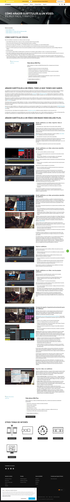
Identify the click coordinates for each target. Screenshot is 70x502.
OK (31, 498)
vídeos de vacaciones (43, 93)
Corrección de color (42, 438)
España (61, 489)
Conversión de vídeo (58, 438)
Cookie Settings (23, 498)
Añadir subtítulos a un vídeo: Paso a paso (13, 32)
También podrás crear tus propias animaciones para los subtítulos (47, 316)
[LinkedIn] (11, 469)
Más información (54, 478)
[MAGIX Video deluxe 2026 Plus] (18, 67)
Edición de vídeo (12, 438)
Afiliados (6, 485)
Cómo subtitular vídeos (10, 29)
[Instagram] (8, 469)
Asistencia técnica (8, 478)
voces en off (34, 93)
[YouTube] (6, 469)
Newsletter (37, 480)
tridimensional (42, 220)
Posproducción (12, 457)
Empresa (37, 478)
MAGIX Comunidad (23, 480)
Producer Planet (23, 482)
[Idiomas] (64, 4)
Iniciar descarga (33, 82)
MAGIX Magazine (23, 478)
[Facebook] (13, 469)
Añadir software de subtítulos (34, 79)
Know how (7, 480)
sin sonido (9, 100)
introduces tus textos (32, 110)
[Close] (35, 489)
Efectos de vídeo (27, 438)
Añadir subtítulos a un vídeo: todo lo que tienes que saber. (16, 31)
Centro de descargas (8, 482)
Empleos (37, 482)
